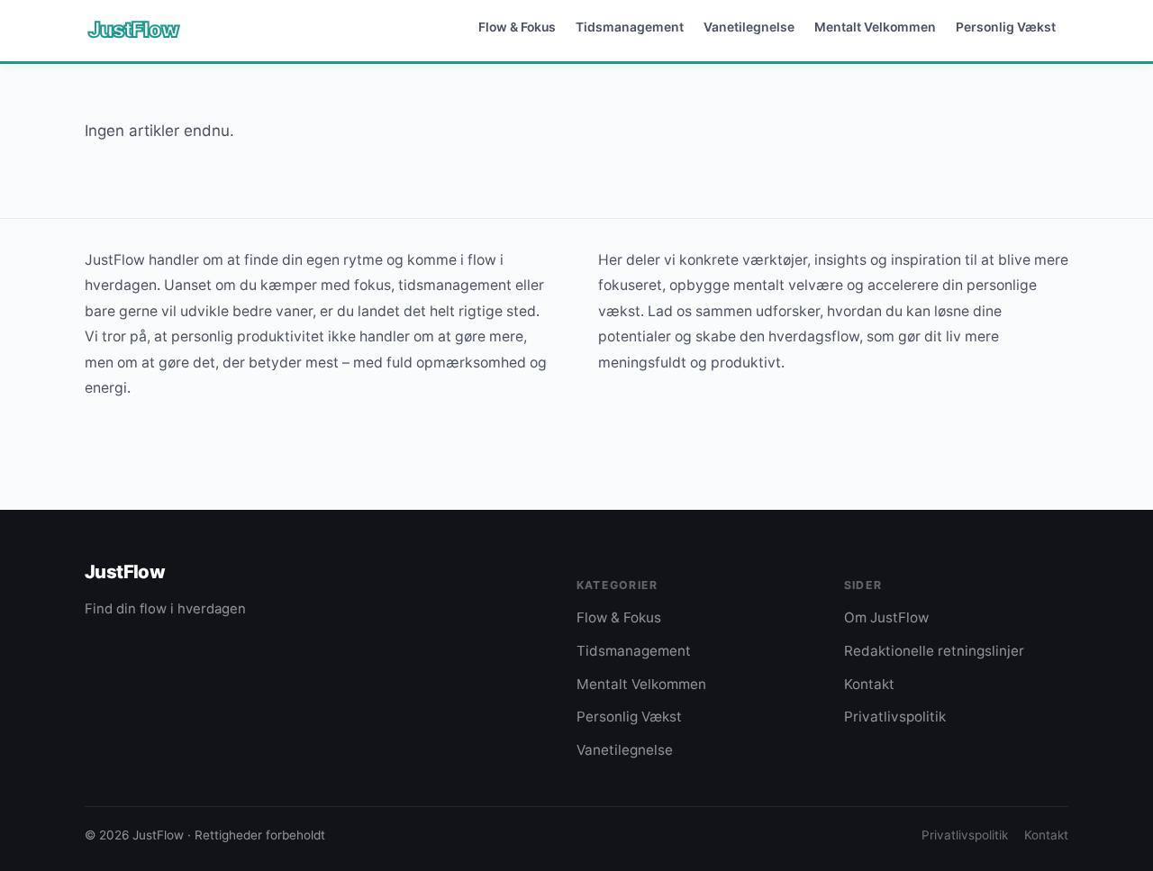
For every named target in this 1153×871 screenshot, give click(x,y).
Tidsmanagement (630, 26)
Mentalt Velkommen (875, 26)
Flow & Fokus (517, 26)
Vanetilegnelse (749, 26)
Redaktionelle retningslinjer (934, 650)
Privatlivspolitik (895, 716)
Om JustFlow (886, 617)
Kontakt (869, 684)
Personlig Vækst (1006, 26)
